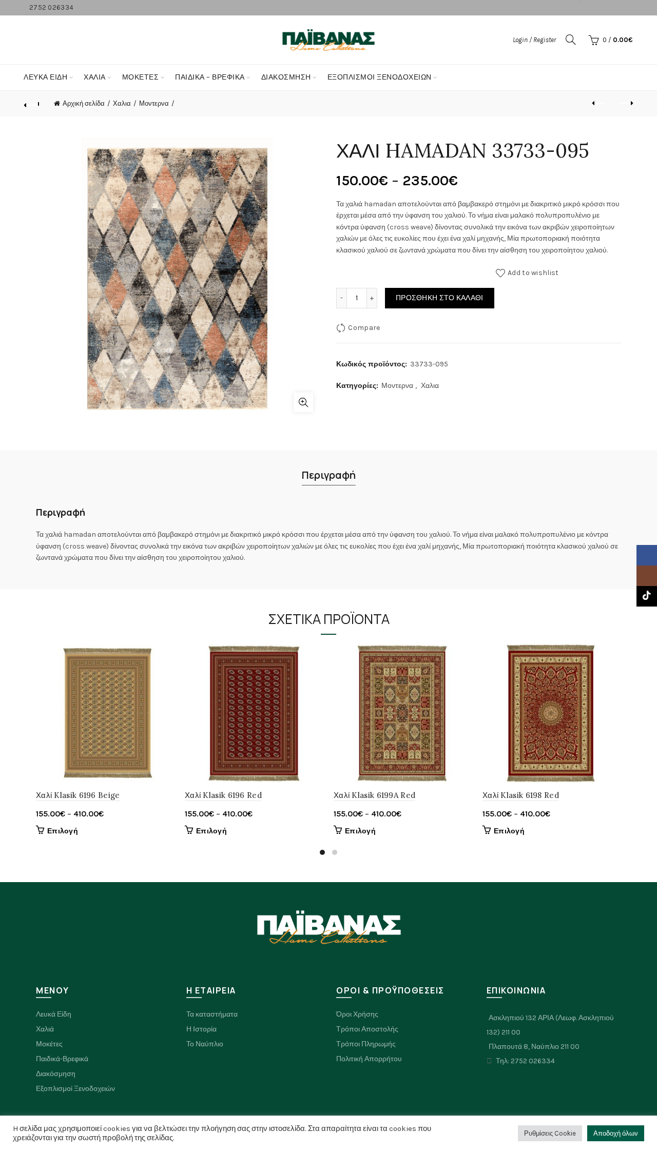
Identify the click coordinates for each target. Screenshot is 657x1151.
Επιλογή (62, 831)
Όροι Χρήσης (357, 1014)
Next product (625, 103)
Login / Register (534, 40)
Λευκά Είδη (45, 77)
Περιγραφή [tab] (329, 475)
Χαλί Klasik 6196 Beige (78, 795)
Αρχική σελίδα (84, 103)
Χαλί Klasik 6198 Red (520, 795)
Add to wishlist (533, 272)
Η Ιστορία (201, 1029)
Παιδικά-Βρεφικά (62, 1059)
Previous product (599, 103)
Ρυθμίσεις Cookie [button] (550, 1133)
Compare (364, 327)
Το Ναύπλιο (204, 1044)
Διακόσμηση (286, 77)
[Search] (571, 39)
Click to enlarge (303, 402)
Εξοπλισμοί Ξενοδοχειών (75, 1088)
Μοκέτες (49, 1044)
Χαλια (95, 77)
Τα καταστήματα (212, 1014)
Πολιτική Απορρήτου (369, 1059)
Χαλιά (45, 1029)
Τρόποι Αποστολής (367, 1029)
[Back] (32, 103)
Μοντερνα (154, 103)
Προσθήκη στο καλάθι (440, 298)
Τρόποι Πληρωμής (366, 1044)
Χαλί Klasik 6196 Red (223, 795)
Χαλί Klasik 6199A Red (374, 795)
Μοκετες (140, 77)
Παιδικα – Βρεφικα (210, 77)
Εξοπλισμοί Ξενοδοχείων (379, 77)
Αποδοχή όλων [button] (615, 1133)
